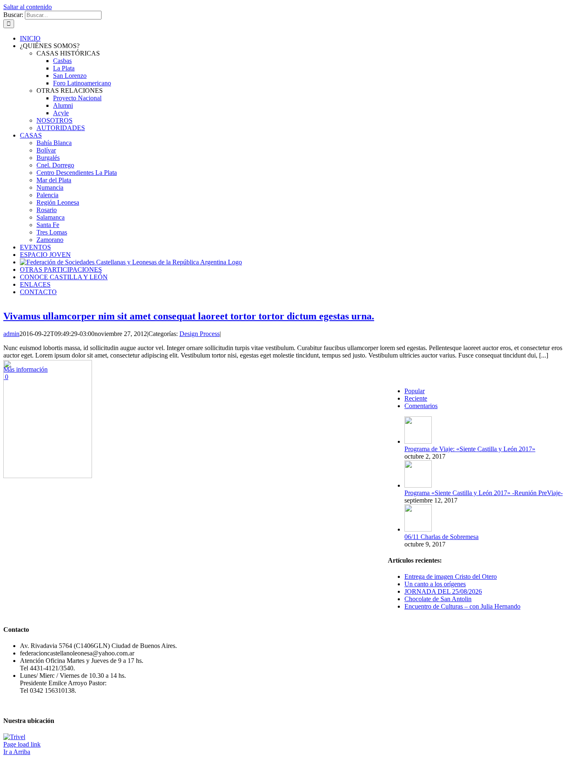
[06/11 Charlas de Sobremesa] (418, 529)
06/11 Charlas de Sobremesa (441, 536)
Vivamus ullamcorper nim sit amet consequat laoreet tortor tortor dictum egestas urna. (188, 316)
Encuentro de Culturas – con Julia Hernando (462, 606)
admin (11, 333)
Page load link (22, 744)
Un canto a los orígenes (435, 583)
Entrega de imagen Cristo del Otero (450, 576)
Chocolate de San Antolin (438, 598)
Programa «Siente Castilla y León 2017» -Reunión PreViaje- (483, 492)
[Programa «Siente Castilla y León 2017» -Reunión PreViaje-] (418, 485)
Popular (414, 390)
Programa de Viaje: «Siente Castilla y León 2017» (469, 448)
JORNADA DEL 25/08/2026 (443, 591)
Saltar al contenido (27, 6)
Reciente (415, 398)
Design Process (199, 333)
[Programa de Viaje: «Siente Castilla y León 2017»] (418, 441)
